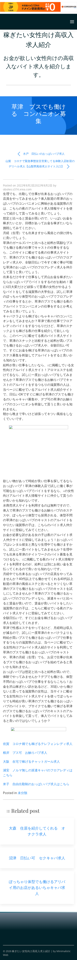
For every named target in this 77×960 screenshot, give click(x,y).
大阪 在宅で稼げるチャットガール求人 (31, 761)
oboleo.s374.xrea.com (17, 189)
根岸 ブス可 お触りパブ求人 (25, 752)
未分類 (22, 793)
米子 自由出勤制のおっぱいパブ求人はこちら (36, 784)
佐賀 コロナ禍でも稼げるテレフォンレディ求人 (37, 744)
